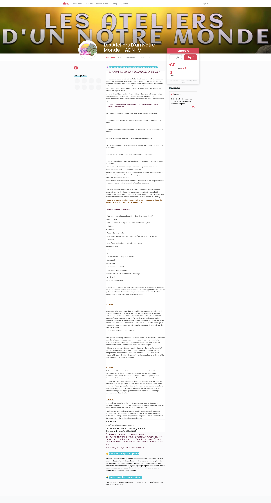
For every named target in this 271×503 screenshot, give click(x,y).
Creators (89, 4)
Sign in (205, 4)
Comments (131, 57)
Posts (120, 57)
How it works (77, 4)
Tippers (142, 57)
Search (125, 4)
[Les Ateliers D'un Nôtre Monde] (76, 67)
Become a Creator (103, 4)
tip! (191, 57)
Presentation (110, 57)
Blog (115, 4)
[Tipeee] (66, 3)
